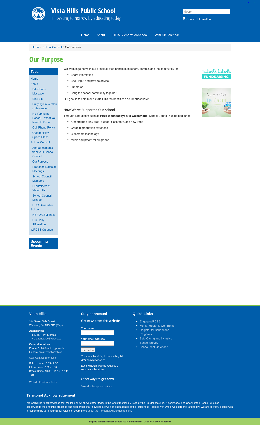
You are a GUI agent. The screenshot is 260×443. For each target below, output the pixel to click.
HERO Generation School (130, 35)
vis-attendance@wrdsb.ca (46, 338)
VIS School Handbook (160, 421)
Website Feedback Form (43, 382)
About (101, 35)
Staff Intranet (135, 421)
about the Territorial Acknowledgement (109, 410)
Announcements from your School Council (43, 152)
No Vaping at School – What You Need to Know (44, 118)
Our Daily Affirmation (39, 222)
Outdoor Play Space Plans (40, 135)
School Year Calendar (153, 347)
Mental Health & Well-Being (157, 326)
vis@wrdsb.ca (54, 352)
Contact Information (198, 19)
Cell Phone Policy (43, 127)
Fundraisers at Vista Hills (41, 188)
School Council (52, 47)
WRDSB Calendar (167, 35)
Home (85, 35)
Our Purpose (40, 161)
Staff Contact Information (43, 357)
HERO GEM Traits (43, 215)
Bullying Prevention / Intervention (44, 106)
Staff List (37, 99)
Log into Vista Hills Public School (105, 421)
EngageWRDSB (150, 321)
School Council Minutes (42, 197)
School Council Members (42, 178)
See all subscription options (96, 386)
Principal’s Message (39, 91)
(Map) (59, 325)
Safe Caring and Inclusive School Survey (156, 340)
